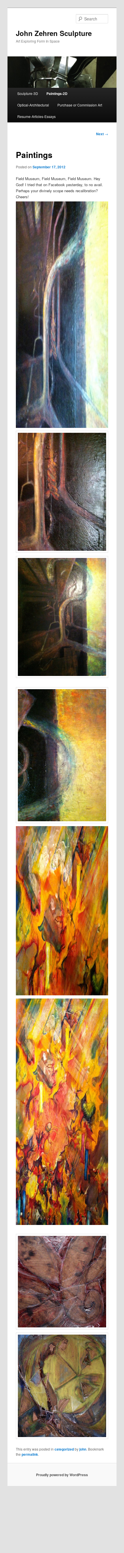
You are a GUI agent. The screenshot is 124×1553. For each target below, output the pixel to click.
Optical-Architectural (33, 104)
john (82, 1449)
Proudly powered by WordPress (62, 1474)
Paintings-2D (56, 93)
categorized (64, 1449)
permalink (30, 1454)
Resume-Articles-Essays (36, 116)
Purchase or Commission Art (79, 104)
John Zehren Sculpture (54, 33)
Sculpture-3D (27, 93)
